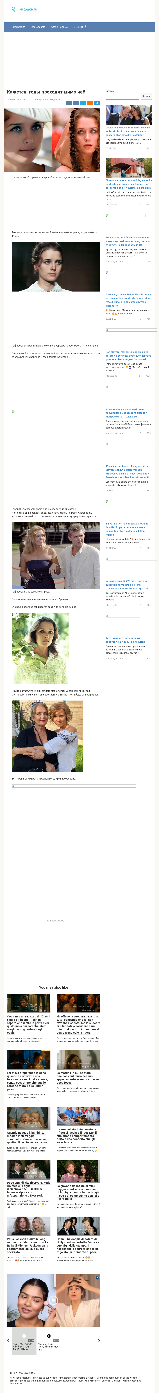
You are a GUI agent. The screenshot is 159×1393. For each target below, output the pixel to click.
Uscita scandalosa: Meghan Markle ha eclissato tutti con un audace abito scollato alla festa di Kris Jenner (128, 131)
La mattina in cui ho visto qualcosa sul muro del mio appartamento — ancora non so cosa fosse (78, 1077)
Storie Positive (59, 26)
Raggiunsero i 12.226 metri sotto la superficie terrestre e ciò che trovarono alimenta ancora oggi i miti (127, 585)
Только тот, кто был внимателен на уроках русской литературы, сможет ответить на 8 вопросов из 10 (128, 241)
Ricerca (110, 91)
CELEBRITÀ (80, 26)
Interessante (38, 26)
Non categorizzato (53, 99)
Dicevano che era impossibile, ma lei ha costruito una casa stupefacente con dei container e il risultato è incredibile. (129, 184)
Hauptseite (19, 26)
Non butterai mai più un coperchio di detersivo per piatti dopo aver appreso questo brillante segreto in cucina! (128, 356)
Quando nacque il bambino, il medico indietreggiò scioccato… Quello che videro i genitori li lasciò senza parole (28, 1137)
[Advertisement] (79, 58)
